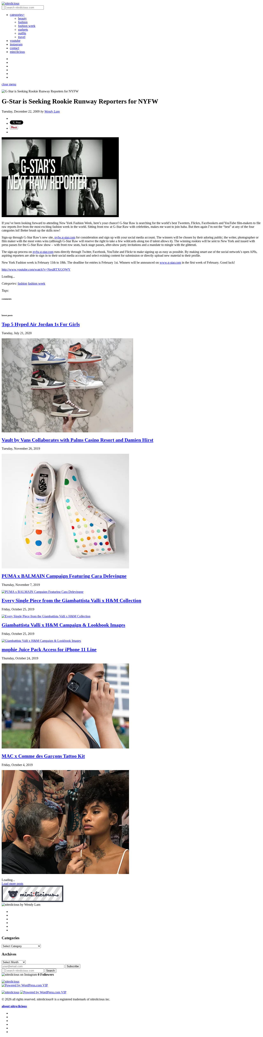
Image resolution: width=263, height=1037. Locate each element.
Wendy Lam (52, 111)
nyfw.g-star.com (64, 237)
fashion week (26, 26)
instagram (16, 44)
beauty (22, 18)
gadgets (23, 29)
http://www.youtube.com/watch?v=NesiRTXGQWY (36, 269)
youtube (15, 40)
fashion (23, 22)
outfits (22, 33)
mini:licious (17, 52)
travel (21, 37)
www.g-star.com (170, 262)
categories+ (17, 14)
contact (14, 48)
